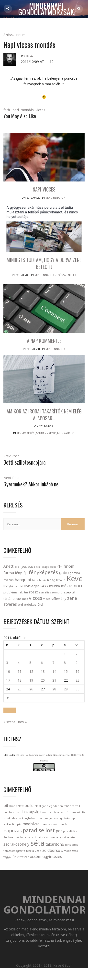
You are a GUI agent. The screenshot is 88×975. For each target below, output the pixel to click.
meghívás (31, 824)
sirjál (45, 837)
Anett (8, 566)
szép (67, 592)
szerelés (44, 592)
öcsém (35, 856)
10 (8, 671)
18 (20, 680)
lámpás (17, 824)
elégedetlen (55, 806)
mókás (67, 586)
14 (54, 671)
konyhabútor (30, 818)
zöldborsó (51, 850)
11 (20, 671)
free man (15, 812)
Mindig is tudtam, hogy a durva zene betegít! (44, 263)
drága (45, 566)
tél (73, 592)
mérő (62, 824)
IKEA (59, 580)
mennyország (49, 824)
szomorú (56, 592)
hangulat (23, 579)
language (46, 818)
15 (66, 671)
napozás (12, 830)
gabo (64, 572)
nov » (22, 722)
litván (66, 818)
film (60, 567)
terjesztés (71, 844)
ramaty (28, 837)
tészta (30, 851)
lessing (57, 818)
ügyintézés (52, 856)
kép (16, 586)
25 (20, 689)
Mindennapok (55, 197)
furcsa (8, 572)
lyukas (7, 824)
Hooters (45, 812)
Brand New (16, 806)
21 (54, 680)
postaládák (70, 831)
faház (67, 806)
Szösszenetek (14, 34)
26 (31, 689)
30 (77, 689)
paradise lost (39, 830)
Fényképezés (25, 433)
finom (69, 566)
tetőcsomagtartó (14, 851)
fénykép (21, 572)
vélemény (59, 598)
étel (40, 604)
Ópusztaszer (20, 857)
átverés (10, 604)
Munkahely (65, 433)
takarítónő (54, 844)
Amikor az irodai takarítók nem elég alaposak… (44, 415)
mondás (27, 110)
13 (43, 671)
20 (43, 680)
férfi (6, 110)
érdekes (30, 604)
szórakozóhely (16, 844)
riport (37, 837)
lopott (74, 818)
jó (64, 580)
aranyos (20, 566)
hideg (51, 580)
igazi (15, 110)
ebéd (53, 566)
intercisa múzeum (64, 812)
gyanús (8, 580)
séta (37, 843)
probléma (10, 592)
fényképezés (43, 572)
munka (54, 586)
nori (78, 586)
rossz (33, 592)
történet (9, 598)
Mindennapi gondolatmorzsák (46, 9)
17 (8, 680)
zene (72, 598)
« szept (9, 722)
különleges (30, 585)
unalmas (22, 599)
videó (47, 599)
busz (31, 567)
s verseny (55, 837)
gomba (75, 573)
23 (77, 680)
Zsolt (38, 851)
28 (54, 689)
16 (77, 671)
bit (5, 805)
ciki (38, 566)
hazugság (30, 811)
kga (29, 56)
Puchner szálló (13, 837)
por (59, 830)
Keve (74, 578)
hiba (35, 580)
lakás (44, 586)
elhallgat (40, 806)
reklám (23, 592)
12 (31, 671)
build (28, 805)
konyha (8, 586)
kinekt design (12, 818)
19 (31, 680)
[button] (9, 710)
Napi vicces (44, 189)
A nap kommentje (44, 340)
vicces (40, 110)
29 (66, 689)
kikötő (81, 812)
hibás (42, 580)
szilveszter (69, 837)
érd (20, 604)
